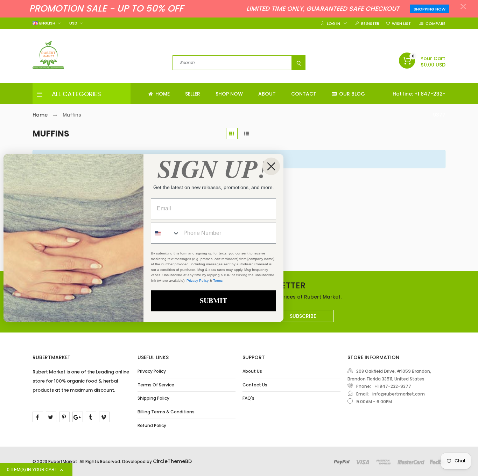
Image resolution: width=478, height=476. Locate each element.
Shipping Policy (153, 398)
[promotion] (463, 7)
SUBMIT (213, 301)
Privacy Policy (152, 371)
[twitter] (51, 417)
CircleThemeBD (172, 461)
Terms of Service (156, 385)
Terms (218, 280)
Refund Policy (152, 425)
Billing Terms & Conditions (166, 412)
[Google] (77, 417)
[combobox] (165, 233)
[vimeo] (104, 417)
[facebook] (38, 417)
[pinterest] (64, 417)
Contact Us (254, 385)
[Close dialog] (271, 166)
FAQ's (248, 398)
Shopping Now (429, 9)
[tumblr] (91, 417)
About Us (252, 371)
